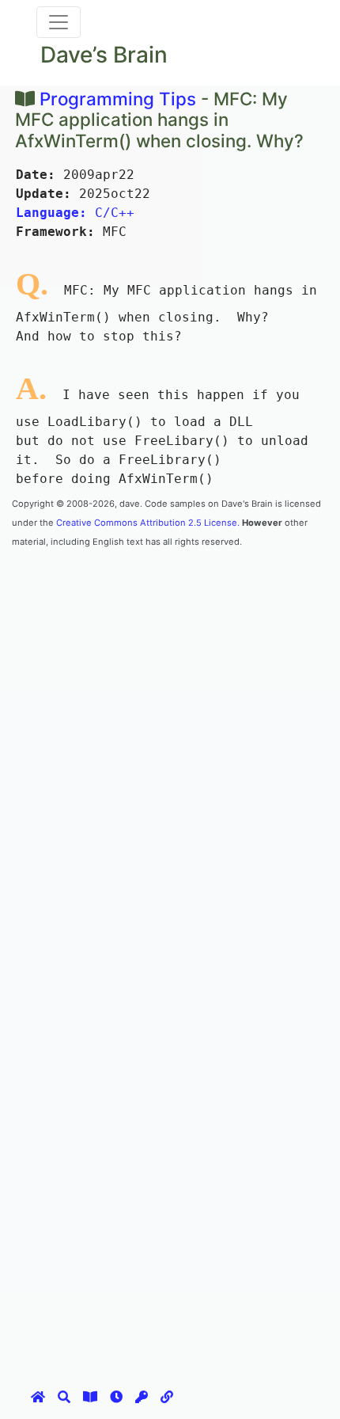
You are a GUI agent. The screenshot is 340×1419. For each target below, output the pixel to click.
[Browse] (90, 1397)
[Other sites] (166, 1397)
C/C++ (75, 212)
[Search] (64, 1397)
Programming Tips (118, 98)
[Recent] (116, 1397)
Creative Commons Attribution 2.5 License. (148, 522)
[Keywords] (141, 1397)
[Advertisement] (170, 720)
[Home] (38, 1397)
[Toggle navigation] (58, 22)
